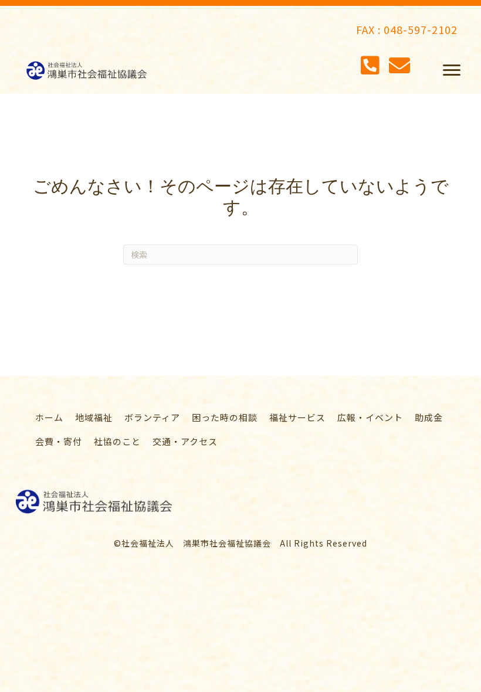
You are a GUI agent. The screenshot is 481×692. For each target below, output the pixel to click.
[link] (49, 417)
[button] (451, 70)
